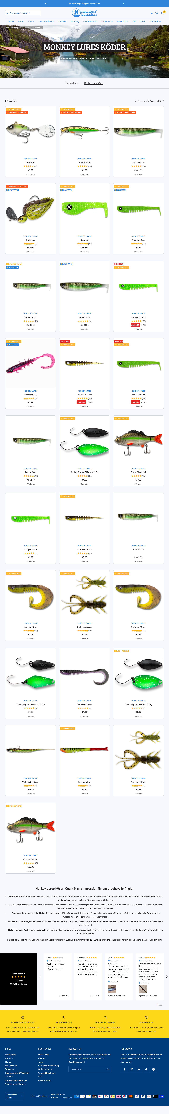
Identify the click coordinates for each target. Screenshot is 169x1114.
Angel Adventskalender (16, 1080)
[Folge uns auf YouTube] (139, 1069)
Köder (11, 21)
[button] (40, 976)
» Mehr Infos (95, 3)
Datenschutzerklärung (48, 1065)
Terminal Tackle (46, 21)
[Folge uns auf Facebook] (124, 1069)
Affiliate (9, 1076)
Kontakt (42, 1058)
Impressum (43, 1054)
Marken (8, 1062)
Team (40, 1062)
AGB (40, 1076)
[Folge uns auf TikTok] (146, 1069)
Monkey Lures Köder (93, 83)
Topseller (9, 1069)
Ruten (21, 21)
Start (8, 27)
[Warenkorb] (162, 13)
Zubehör (62, 21)
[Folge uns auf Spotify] (153, 1069)
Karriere (9, 1058)
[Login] (151, 13)
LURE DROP (155, 21)
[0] (156, 12)
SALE (142, 21)
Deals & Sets (122, 21)
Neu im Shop (11, 1065)
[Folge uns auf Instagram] (131, 1069)
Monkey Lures (17, 27)
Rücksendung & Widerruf (17, 1073)
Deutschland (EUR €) (12, 1096)
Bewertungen (44, 1080)
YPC (134, 21)
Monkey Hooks (72, 83)
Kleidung (75, 21)
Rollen (31, 21)
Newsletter (10, 1054)
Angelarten (107, 21)
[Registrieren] (107, 1069)
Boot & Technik (90, 21)
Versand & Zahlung (47, 1073)
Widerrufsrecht (45, 1069)
